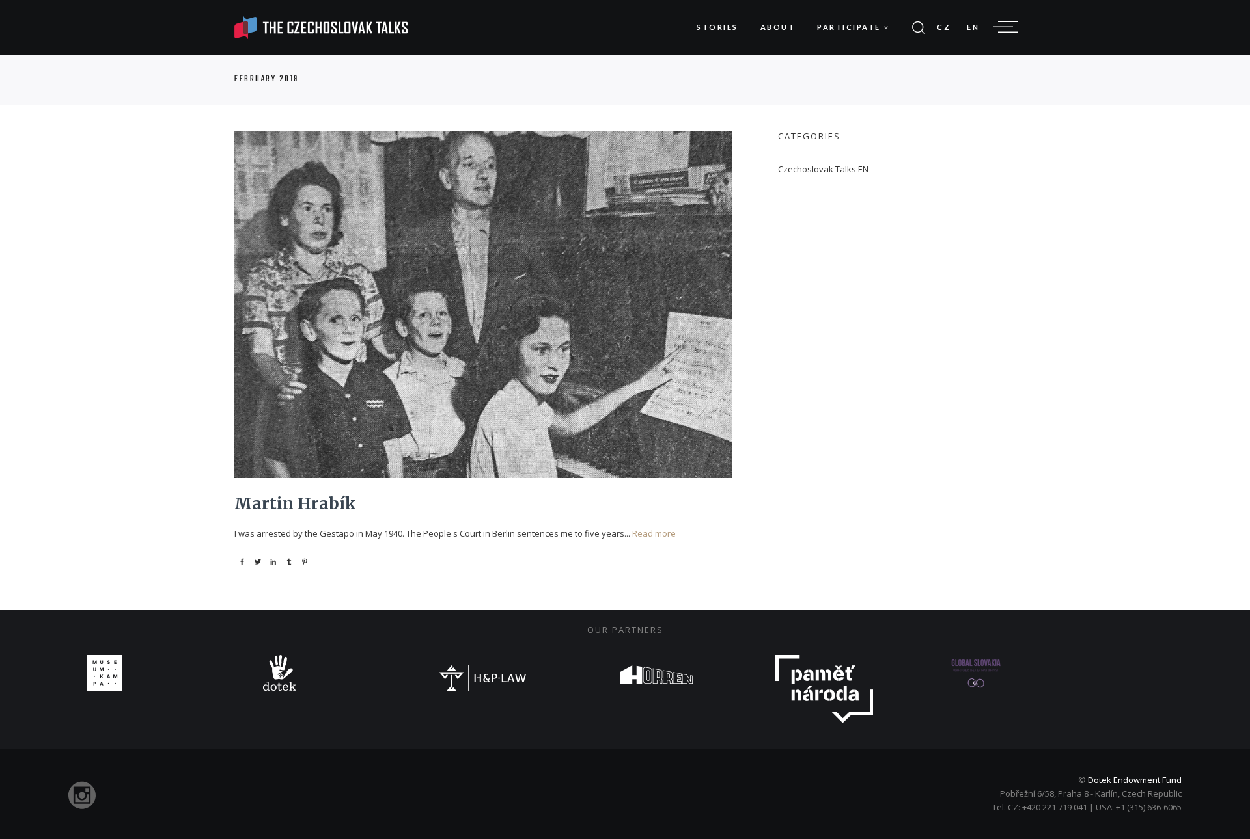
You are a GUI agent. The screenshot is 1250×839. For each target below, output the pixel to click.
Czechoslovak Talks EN (823, 169)
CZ (944, 27)
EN (973, 27)
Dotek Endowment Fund (1135, 780)
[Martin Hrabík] (483, 304)
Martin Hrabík (295, 503)
